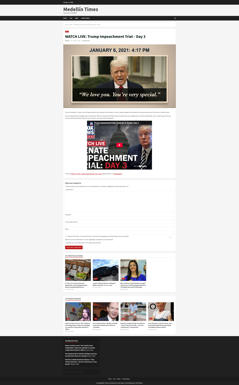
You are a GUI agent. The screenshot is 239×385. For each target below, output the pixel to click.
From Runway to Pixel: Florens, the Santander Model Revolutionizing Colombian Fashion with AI (161, 311)
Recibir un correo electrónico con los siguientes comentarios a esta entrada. (89, 239)
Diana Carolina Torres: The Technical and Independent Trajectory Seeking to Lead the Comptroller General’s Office (78, 311)
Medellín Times (80, 9)
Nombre (68, 215)
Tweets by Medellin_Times (73, 372)
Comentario (69, 189)
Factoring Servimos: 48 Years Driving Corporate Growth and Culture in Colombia (106, 311)
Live (71, 18)
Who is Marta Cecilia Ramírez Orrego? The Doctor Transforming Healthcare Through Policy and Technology (133, 270)
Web (66, 229)
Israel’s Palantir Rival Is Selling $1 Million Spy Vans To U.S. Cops (106, 270)
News (76, 18)
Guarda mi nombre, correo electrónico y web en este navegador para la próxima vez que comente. (98, 236)
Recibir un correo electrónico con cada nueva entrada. (84, 243)
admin (68, 40)
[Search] (175, 18)
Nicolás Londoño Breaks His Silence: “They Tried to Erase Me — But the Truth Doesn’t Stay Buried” (133, 311)
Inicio (65, 18)
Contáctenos (85, 18)
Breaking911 (118, 174)
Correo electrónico (71, 222)
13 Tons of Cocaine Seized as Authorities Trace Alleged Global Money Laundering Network (78, 270)
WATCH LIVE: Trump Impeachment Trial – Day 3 (86, 174)
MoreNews (129, 383)
